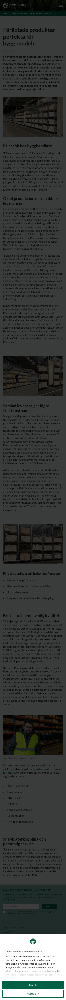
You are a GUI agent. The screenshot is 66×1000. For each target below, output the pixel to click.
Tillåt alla (33, 985)
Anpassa (31, 994)
